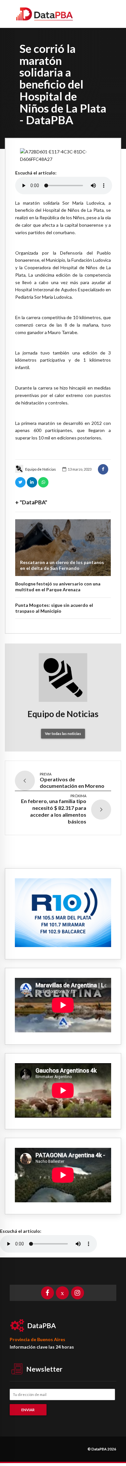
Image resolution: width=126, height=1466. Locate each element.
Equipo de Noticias (40, 469)
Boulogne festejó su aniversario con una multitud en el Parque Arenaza (57, 586)
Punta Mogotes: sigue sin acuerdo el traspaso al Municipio (54, 608)
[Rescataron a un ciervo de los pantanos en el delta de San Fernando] (63, 547)
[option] (63, 155)
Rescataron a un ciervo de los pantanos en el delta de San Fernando (62, 565)
